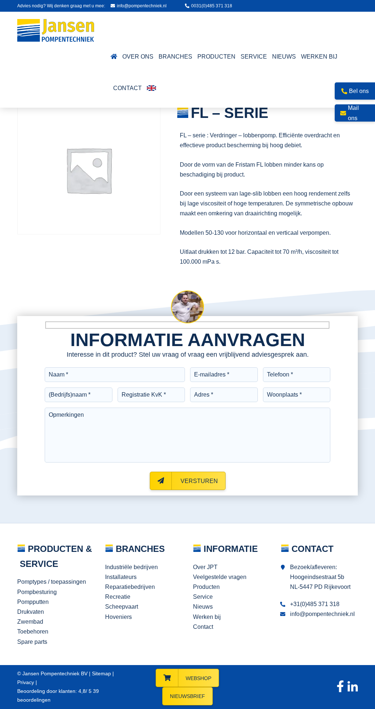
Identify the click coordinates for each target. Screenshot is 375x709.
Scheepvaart (121, 607)
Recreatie (117, 597)
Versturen (198, 481)
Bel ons (359, 91)
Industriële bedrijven (131, 567)
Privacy (25, 682)
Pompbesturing (37, 592)
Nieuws (203, 607)
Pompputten (33, 602)
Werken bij (207, 617)
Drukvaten (30, 612)
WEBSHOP (198, 678)
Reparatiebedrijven (130, 587)
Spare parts (32, 642)
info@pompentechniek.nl (142, 5)
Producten (206, 587)
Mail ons (353, 113)
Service (203, 597)
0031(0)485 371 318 (211, 5)
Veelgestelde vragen (219, 577)
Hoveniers (118, 617)
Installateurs (121, 577)
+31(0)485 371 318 (314, 604)
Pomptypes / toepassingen (51, 582)
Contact (203, 627)
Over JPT (205, 567)
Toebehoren (32, 631)
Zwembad (30, 622)
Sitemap (101, 673)
